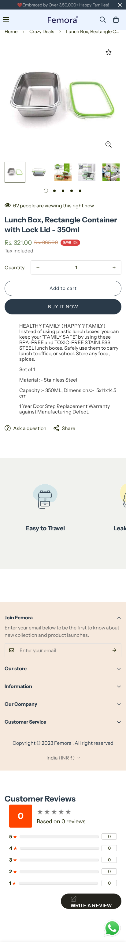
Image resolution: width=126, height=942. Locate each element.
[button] (116, 20)
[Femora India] (63, 19)
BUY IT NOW (63, 307)
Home (11, 31)
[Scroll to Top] (115, 909)
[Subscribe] (114, 650)
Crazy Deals (41, 31)
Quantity (14, 267)
